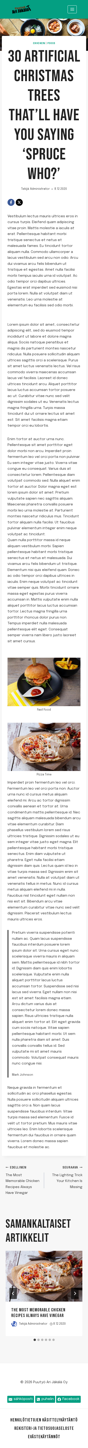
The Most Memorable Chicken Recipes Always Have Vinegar (22, 1180)
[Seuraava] (75, 1293)
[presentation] (44, 1276)
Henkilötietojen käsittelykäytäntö (44, 1420)
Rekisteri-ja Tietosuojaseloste (44, 1428)
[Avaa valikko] (72, 9)
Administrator (40, 189)
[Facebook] (11, 202)
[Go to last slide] (13, 1293)
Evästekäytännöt (44, 1437)
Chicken (39, 43)
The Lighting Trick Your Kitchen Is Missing (67, 1177)
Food (51, 43)
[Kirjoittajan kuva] (14, 1324)
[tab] (35, 1340)
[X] (19, 202)
